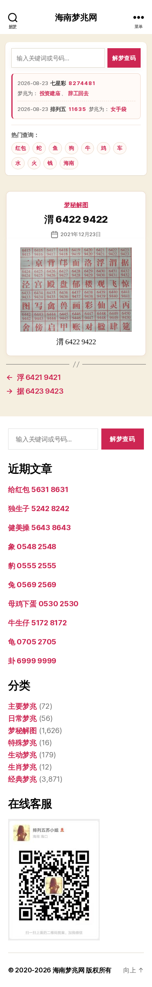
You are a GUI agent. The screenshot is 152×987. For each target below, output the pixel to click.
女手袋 (118, 109)
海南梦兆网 (76, 17)
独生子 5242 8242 (38, 508)
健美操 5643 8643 (39, 527)
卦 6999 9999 (32, 661)
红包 (20, 148)
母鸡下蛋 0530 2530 (43, 603)
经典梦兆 (22, 779)
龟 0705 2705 (32, 641)
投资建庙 (51, 93)
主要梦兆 (22, 706)
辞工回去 (78, 93)
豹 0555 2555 (32, 565)
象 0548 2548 (32, 546)
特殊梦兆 (22, 742)
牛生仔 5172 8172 (37, 622)
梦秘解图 (76, 205)
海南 (69, 163)
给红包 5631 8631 (38, 489)
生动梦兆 (22, 754)
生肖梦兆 (22, 767)
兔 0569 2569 (32, 584)
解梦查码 (124, 57)
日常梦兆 (22, 718)
